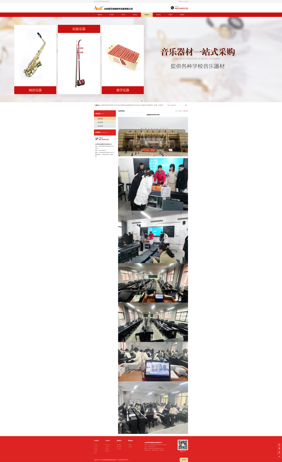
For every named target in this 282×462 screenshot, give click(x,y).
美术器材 (107, 448)
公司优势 (96, 450)
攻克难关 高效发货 (105, 105)
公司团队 (96, 448)
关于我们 (111, 14)
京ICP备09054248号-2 (123, 459)
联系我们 (186, 1)
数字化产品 (107, 444)
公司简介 (96, 444)
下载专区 (170, 14)
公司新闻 (130, 444)
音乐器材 (107, 446)
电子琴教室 (119, 446)
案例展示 (147, 14)
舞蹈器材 (107, 450)
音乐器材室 (119, 448)
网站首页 (100, 14)
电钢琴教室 (119, 444)
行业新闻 (130, 446)
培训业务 (135, 14)
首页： (176, 111)
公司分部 (96, 446)
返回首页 (180, 1)
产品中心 (123, 14)
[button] (138, 100)
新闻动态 (158, 14)
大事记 (95, 452)
